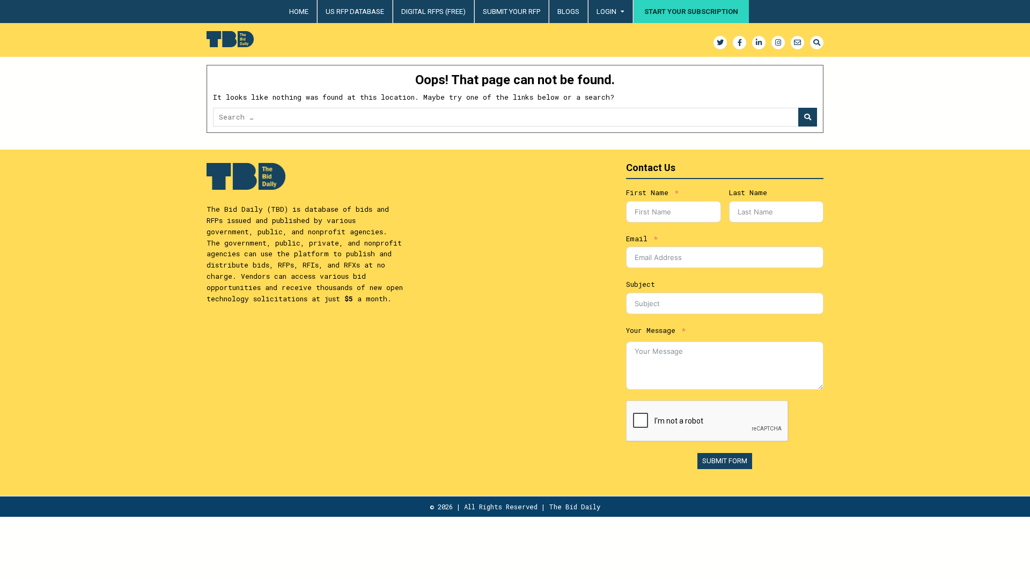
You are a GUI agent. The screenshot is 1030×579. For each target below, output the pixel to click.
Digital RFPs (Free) (433, 12)
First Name (647, 192)
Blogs (568, 12)
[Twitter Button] (720, 42)
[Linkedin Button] (759, 42)
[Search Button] (816, 42)
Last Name (748, 192)
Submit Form (724, 461)
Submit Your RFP (511, 12)
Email (637, 238)
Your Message (650, 330)
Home (298, 12)
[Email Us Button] (797, 42)
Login (606, 12)
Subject (640, 284)
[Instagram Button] (778, 42)
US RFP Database (355, 12)
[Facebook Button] (739, 42)
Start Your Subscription (691, 12)
